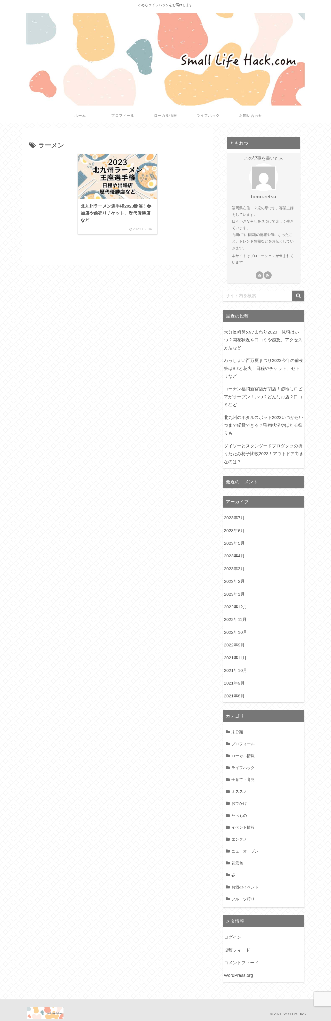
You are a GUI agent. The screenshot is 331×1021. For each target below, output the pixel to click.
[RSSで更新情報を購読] (268, 275)
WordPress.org (238, 975)
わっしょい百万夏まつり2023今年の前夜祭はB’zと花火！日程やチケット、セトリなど (263, 368)
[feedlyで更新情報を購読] (259, 275)
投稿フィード (237, 949)
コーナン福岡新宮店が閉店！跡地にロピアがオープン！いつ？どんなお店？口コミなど (263, 396)
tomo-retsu (263, 196)
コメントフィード (241, 962)
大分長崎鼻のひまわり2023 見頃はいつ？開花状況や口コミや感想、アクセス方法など (263, 340)
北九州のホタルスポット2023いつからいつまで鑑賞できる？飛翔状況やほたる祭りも (263, 425)
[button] (298, 296)
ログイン (232, 937)
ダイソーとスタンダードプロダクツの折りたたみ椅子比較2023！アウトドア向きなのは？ (263, 454)
